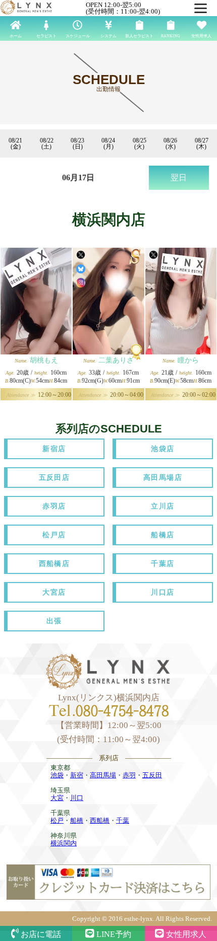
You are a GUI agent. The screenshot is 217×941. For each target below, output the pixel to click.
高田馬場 (103, 775)
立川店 (162, 506)
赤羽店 (54, 506)
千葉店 (162, 563)
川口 (76, 798)
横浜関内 (63, 843)
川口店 (162, 592)
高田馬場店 (162, 477)
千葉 (122, 820)
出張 (54, 621)
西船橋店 (54, 563)
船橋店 (162, 535)
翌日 (179, 177)
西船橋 (100, 820)
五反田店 (54, 477)
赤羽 (129, 775)
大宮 (57, 798)
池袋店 (162, 449)
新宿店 (54, 449)
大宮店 (54, 592)
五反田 (152, 775)
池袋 (57, 775)
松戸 (57, 820)
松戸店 (54, 535)
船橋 (76, 820)
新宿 (76, 775)
